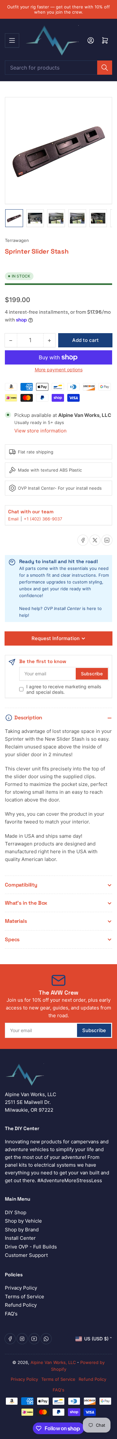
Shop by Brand (22, 1229)
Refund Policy (21, 1305)
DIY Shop (15, 1212)
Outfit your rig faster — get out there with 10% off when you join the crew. (58, 9)
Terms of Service (24, 1296)
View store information (40, 431)
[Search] (105, 67)
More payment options (59, 369)
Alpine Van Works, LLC (53, 1362)
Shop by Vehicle (23, 1221)
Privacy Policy (21, 1288)
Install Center (20, 1238)
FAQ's (11, 1314)
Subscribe (92, 673)
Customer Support (26, 1255)
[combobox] (58, 67)
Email (14, 518)
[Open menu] (12, 40)
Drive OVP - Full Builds (31, 1247)
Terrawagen (17, 240)
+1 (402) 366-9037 (43, 518)
